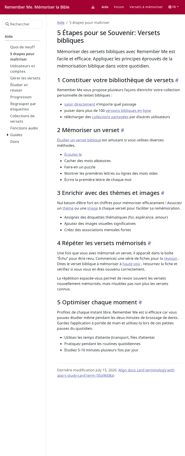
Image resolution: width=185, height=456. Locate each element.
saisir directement (79, 104)
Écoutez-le (73, 154)
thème (68, 208)
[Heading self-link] (176, 80)
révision (170, 258)
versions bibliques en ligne (128, 110)
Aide (61, 22)
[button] (173, 7)
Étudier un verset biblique (79, 140)
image (92, 208)
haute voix (131, 263)
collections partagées (110, 116)
